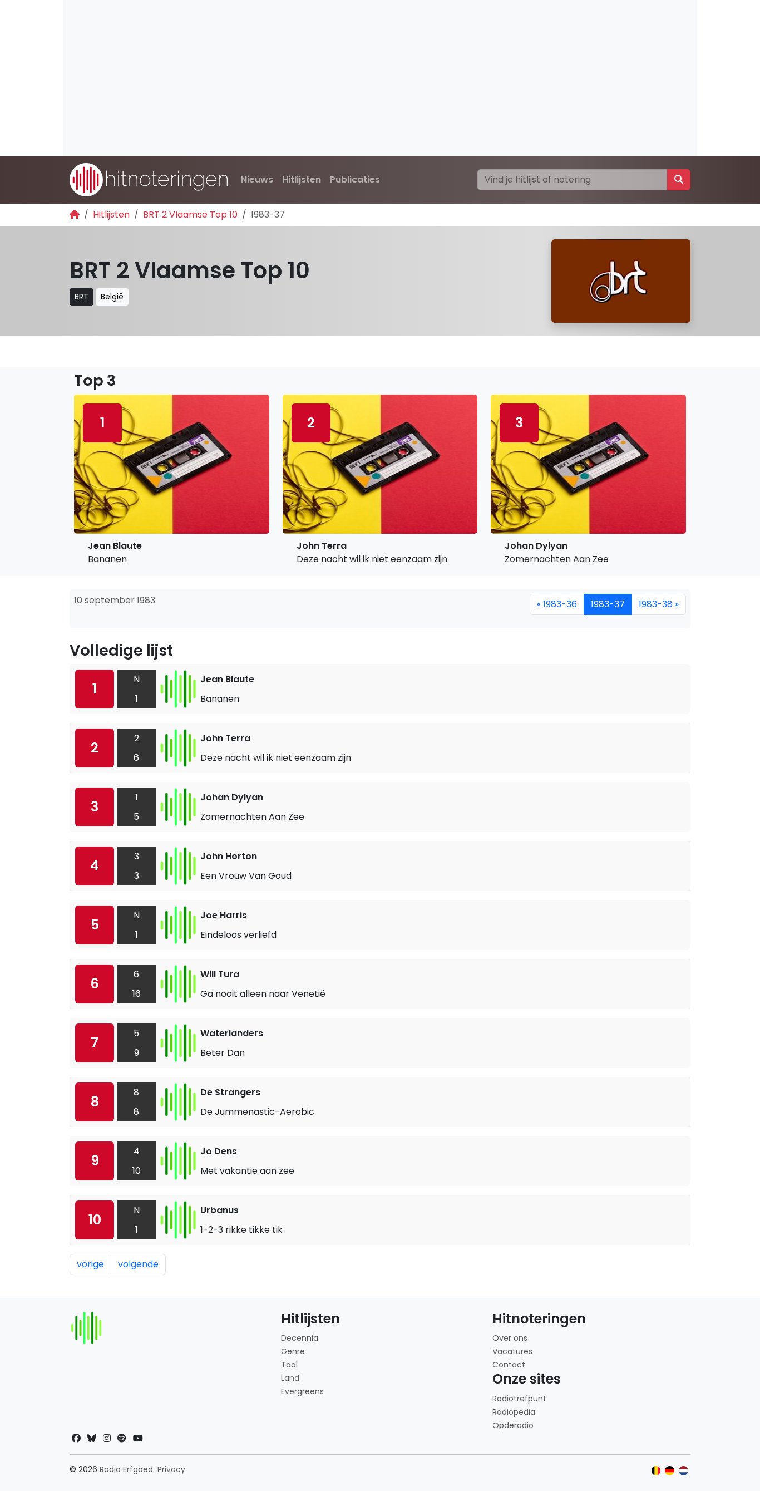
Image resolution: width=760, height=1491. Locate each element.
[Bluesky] (91, 1438)
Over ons (509, 1338)
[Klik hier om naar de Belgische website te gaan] (656, 1470)
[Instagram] (107, 1438)
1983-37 (608, 604)
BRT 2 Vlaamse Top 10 (190, 214)
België (112, 296)
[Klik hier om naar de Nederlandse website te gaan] (683, 1470)
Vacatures (512, 1351)
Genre (293, 1351)
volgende (138, 1264)
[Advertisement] (380, 78)
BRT (81, 296)
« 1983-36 (557, 604)
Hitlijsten (301, 179)
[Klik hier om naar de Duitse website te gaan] (669, 1470)
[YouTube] (138, 1438)
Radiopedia (513, 1412)
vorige (90, 1264)
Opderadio (513, 1425)
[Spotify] (122, 1438)
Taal (289, 1364)
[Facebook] (76, 1438)
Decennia (299, 1338)
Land (290, 1378)
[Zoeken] (678, 179)
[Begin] (75, 214)
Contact (508, 1364)
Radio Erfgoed (126, 1469)
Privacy (171, 1469)
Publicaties (355, 179)
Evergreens (302, 1391)
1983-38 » (659, 604)
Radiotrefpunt (519, 1398)
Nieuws (257, 179)
